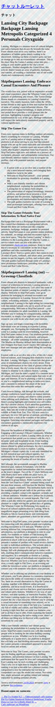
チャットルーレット (23, 6)
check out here (21, 245)
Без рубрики (16, 685)
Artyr (45, 682)
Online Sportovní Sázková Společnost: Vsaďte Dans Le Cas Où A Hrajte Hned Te (26, 700)
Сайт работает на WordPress (15, 704)
